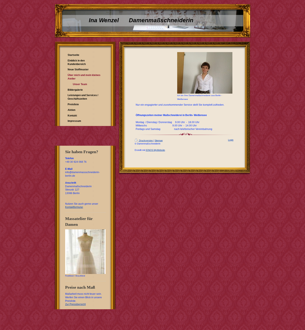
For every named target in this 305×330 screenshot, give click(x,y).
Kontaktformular (74, 207)
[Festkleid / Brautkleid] (85, 251)
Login (230, 140)
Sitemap (159, 140)
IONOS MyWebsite (155, 150)
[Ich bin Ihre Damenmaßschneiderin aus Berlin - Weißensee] (204, 73)
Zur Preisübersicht (75, 304)
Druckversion (145, 140)
